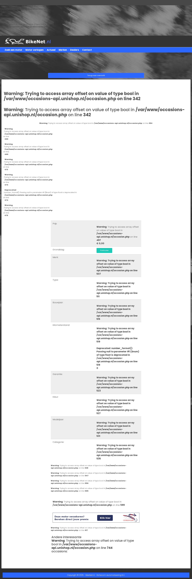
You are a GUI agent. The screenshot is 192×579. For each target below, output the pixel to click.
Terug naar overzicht (96, 75)
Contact (87, 49)
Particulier (104, 250)
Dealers (74, 49)
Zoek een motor (13, 49)
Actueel (51, 49)
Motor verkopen (34, 49)
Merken (63, 49)
